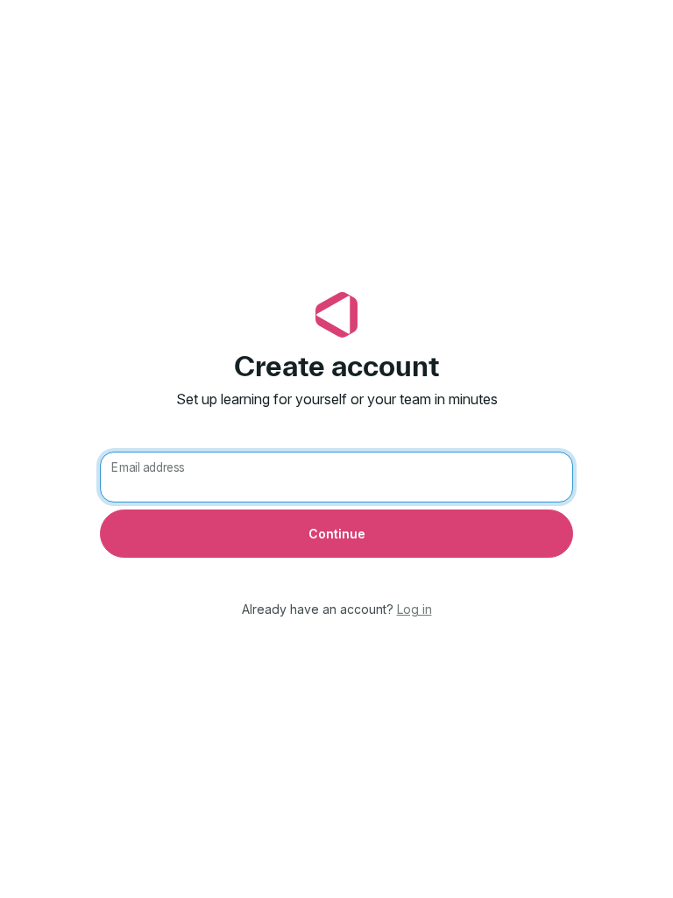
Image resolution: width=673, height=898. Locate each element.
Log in (414, 609)
